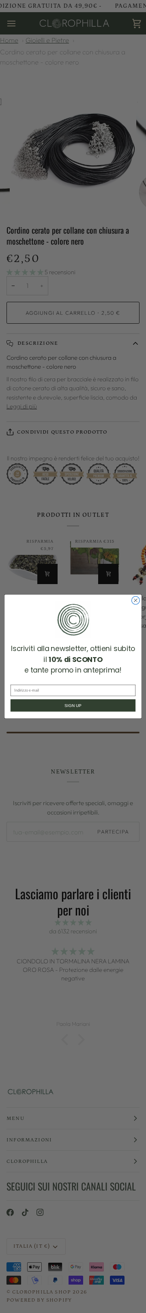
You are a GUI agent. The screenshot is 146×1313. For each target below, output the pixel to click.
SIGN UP (73, 705)
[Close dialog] (136, 600)
